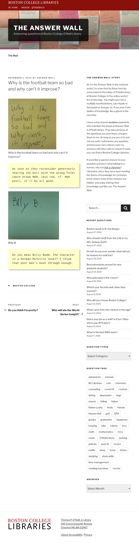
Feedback (39, 7)
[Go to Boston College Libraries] (33, 2)
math (91, 431)
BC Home (13, 7)
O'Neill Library (107, 437)
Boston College (24, 286)
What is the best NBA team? (102, 332)
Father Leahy (95, 407)
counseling (94, 389)
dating (91, 395)
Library (114, 425)
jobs (103, 425)
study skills (108, 456)
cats (108, 383)
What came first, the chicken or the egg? (109, 309)
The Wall (13, 55)
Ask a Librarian (112, 167)
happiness (121, 419)
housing (92, 425)
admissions (94, 377)
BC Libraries (95, 383)
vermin (116, 468)
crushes (122, 389)
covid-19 (109, 389)
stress (123, 450)
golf (108, 413)
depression (106, 395)
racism (117, 444)
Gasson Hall (94, 413)
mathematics (106, 431)
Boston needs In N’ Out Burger (103, 228)
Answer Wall (46, 78)
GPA (116, 413)
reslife (91, 450)
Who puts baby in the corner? (102, 277)
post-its (105, 444)
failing (103, 401)
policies (92, 444)
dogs (118, 395)
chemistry (120, 383)
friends (121, 407)
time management (98, 462)
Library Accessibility (71, 534)
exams (92, 401)
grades (92, 419)
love (124, 425)
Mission (25, 7)
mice (120, 431)
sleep (102, 450)
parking (123, 437)
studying (93, 456)
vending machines (98, 468)
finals (110, 407)
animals (109, 377)
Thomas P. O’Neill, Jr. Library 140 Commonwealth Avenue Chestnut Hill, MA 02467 (76, 523)
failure (114, 401)
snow (112, 450)
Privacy (88, 534)
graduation (106, 419)
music (91, 437)
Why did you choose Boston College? (106, 300)
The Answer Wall (48, 28)
